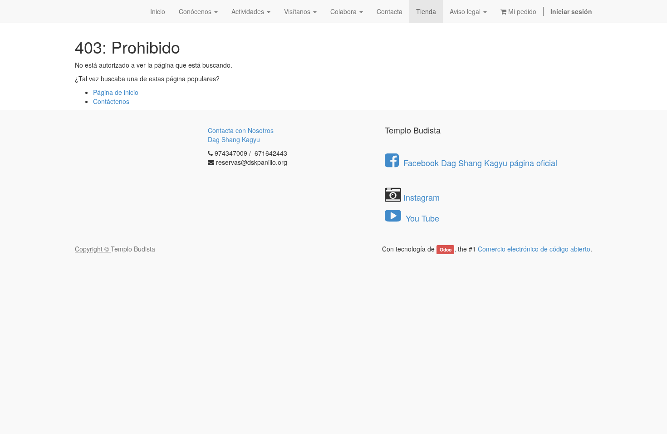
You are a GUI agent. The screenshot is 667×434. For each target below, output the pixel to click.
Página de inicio (115, 92)
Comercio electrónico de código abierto (534, 248)
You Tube (421, 218)
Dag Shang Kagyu (234, 139)
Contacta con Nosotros (241, 130)
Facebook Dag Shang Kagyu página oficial (480, 162)
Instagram (421, 197)
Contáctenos (111, 101)
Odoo (445, 249)
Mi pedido (521, 11)
